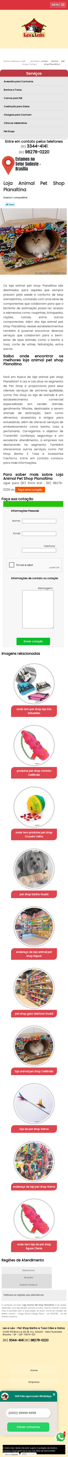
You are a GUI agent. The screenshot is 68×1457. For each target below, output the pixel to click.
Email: (17, 533)
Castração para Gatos (17, 106)
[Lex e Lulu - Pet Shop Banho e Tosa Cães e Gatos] (34, 20)
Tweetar (10, 204)
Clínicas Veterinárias (15, 123)
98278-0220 (37, 152)
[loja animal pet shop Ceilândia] (34, 1045)
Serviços (34, 73)
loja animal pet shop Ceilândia (34, 1071)
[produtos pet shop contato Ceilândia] (34, 744)
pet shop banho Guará (34, 894)
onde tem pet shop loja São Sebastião (34, 711)
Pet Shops (9, 131)
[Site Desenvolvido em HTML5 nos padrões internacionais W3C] (28, 1453)
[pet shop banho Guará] (34, 867)
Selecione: (28, 1270)
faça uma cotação (30, 489)
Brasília (28, 1277)
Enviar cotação (33, 641)
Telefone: (50, 546)
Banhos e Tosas (13, 89)
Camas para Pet (13, 98)
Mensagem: (46, 588)
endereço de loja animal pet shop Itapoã (34, 954)
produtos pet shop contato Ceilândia (34, 773)
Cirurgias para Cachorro (17, 114)
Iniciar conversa (28, 1427)
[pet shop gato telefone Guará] (34, 987)
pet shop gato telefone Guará (34, 1013)
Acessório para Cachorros (18, 81)
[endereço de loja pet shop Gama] (34, 1160)
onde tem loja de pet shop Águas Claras (34, 1246)
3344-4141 (37, 146)
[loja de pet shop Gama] (34, 1102)
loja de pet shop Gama (34, 1129)
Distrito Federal (28, 1284)
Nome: (17, 521)
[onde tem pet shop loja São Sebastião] (34, 682)
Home (34, 1370)
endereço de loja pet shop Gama (34, 1186)
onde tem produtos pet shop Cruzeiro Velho (34, 834)
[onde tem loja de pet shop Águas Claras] (34, 1218)
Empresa (34, 1382)
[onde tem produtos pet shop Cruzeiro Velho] (34, 806)
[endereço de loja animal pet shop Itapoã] (34, 925)
